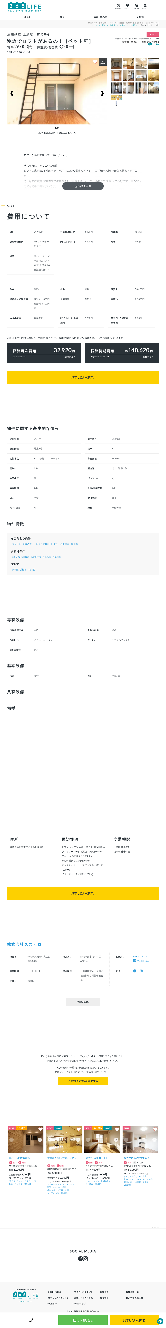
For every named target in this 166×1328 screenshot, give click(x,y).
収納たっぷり (130, 1179)
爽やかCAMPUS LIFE (96, 1158)
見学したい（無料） (83, 377)
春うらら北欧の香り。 (19, 1158)
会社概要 (104, 1297)
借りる (27, 16)
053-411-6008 (140, 956)
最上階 (74, 544)
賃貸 (104, 25)
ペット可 (16, 544)
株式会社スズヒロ (24, 944)
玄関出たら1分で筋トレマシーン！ (62, 1159)
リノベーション (16, 1181)
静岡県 (112, 25)
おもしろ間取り (130, 1176)
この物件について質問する (83, 1081)
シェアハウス (53, 1193)
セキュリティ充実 (145, 1179)
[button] (40, 1140)
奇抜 (55, 1187)
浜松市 (122, 25)
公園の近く (28, 544)
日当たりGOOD (44, 544)
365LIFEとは (54, 1291)
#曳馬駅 (57, 557)
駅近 (56, 544)
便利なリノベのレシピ (58, 1297)
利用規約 (52, 1303)
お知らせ (104, 1291)
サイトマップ (80, 1303)
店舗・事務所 (100, 16)
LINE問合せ (85, 1320)
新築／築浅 (129, 1182)
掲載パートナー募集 (83, 1297)
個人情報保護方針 (134, 1297)
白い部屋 (18, 1184)
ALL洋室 (64, 544)
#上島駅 (47, 557)
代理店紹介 (83, 1002)
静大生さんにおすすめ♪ (136, 1158)
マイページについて (83, 1291)
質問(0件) (153, 44)
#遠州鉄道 (36, 557)
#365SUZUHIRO (20, 557)
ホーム (95, 25)
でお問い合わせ (144, 961)
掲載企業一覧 (132, 1291)
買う (62, 16)
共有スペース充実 (55, 1190)
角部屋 (138, 1182)
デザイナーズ (30, 1181)
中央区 (132, 25)
